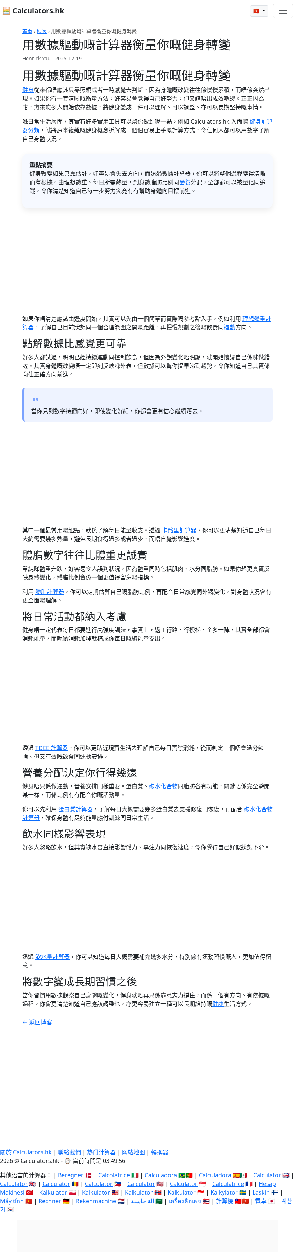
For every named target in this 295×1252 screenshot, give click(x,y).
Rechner (49, 1201)
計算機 (224, 1201)
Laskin (261, 1192)
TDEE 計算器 (51, 748)
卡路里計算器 (179, 530)
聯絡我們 (69, 1152)
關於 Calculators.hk (26, 1152)
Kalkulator (53, 1192)
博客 (42, 31)
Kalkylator (224, 1192)
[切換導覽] (283, 11)
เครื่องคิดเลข (185, 1201)
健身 (28, 90)
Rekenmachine (96, 1201)
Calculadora (161, 1175)
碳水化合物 (163, 786)
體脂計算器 (49, 592)
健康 (218, 1004)
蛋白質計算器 (75, 809)
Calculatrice (228, 1184)
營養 (185, 182)
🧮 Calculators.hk (33, 10)
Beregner (70, 1175)
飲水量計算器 (52, 957)
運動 (229, 327)
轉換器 (159, 1152)
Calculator (267, 1175)
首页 (27, 31)
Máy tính (12, 1201)
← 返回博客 (37, 1022)
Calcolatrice (114, 1175)
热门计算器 (101, 1152)
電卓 (261, 1201)
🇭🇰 (257, 11)
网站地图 (133, 1152)
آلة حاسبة (142, 1201)
